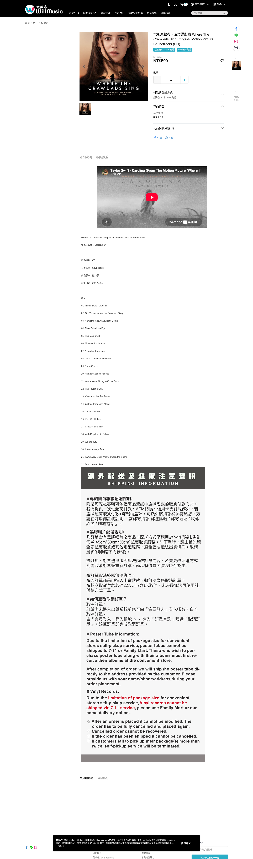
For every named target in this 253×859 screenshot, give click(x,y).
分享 (159, 137)
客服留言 (146, 853)
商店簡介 (97, 853)
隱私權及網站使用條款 (103, 857)
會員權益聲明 (148, 857)
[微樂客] (44, 9)
